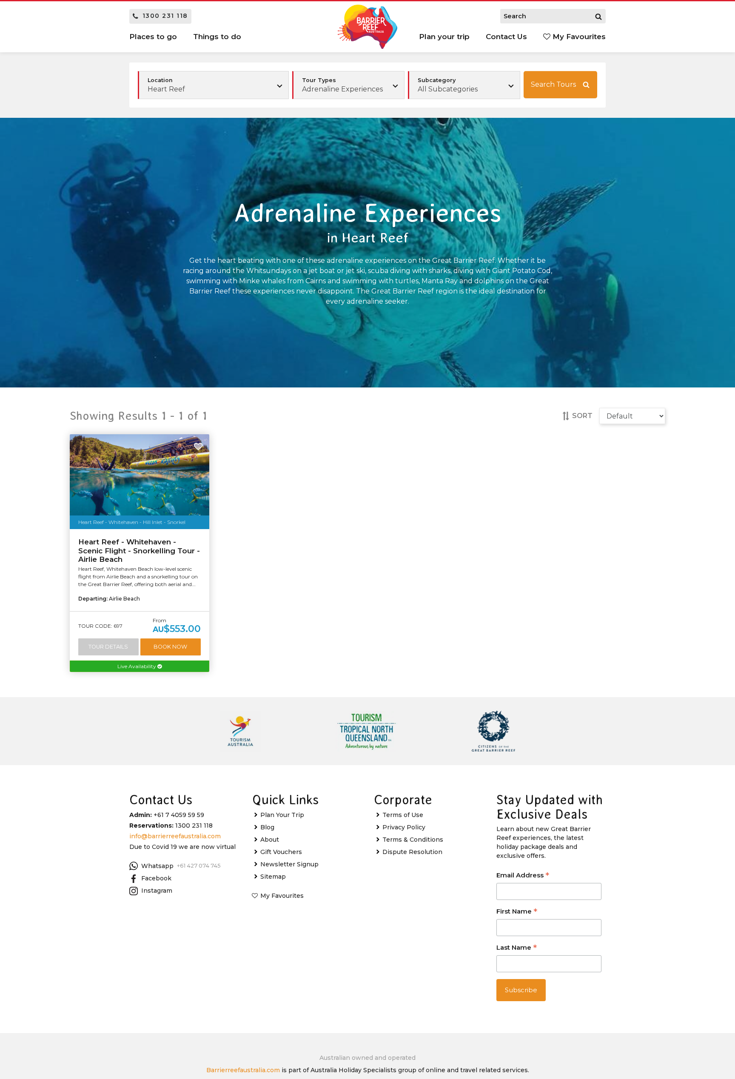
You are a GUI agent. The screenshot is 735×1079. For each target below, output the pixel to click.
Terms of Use (402, 815)
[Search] (598, 16)
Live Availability (137, 666)
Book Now (170, 646)
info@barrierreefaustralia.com (175, 836)
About (269, 839)
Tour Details (108, 646)
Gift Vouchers (281, 852)
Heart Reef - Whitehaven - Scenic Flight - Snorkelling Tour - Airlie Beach (139, 551)
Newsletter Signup (289, 864)
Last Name (516, 948)
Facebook (156, 878)
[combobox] (348, 85)
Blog (267, 827)
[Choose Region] (213, 85)
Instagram (156, 890)
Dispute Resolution (412, 852)
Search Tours (553, 84)
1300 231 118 (165, 16)
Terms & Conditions (412, 839)
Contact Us (506, 36)
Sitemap (273, 876)
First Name (516, 912)
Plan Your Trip (282, 815)
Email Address (522, 876)
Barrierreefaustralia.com (243, 1070)
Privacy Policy (403, 827)
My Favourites (578, 36)
